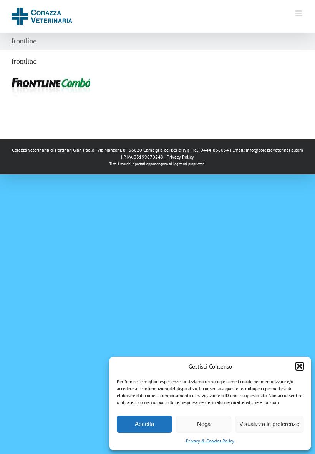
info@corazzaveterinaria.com (274, 150)
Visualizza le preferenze (269, 424)
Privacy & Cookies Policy (210, 441)
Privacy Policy (180, 157)
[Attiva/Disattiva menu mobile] (299, 13)
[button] (299, 366)
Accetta (144, 424)
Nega (204, 424)
